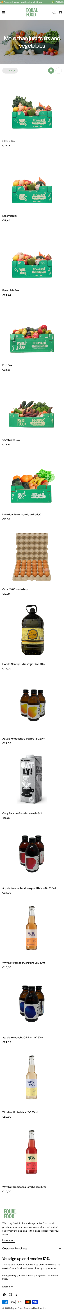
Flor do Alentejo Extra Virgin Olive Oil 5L (24, 664)
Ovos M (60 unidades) (14, 589)
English (6, 1286)
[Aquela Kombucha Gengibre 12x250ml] (32, 704)
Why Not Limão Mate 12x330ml (19, 1112)
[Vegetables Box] (32, 405)
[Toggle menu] (3, 12)
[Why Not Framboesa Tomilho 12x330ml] (32, 1152)
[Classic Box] (32, 107)
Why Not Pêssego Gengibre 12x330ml (23, 962)
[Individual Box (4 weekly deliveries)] (32, 480)
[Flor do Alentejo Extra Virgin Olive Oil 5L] (32, 630)
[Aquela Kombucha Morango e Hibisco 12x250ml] (32, 854)
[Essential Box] (32, 181)
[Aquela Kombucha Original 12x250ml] (32, 1003)
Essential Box (9, 215)
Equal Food (17, 1308)
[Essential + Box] (32, 256)
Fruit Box (7, 365)
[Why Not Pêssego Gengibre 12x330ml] (32, 928)
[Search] (54, 12)
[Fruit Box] (32, 331)
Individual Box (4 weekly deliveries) (21, 514)
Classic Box (8, 141)
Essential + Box (10, 290)
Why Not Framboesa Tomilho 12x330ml (24, 1187)
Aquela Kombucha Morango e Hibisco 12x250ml (29, 888)
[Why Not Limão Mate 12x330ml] (32, 1078)
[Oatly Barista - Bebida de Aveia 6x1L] (32, 779)
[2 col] (58, 70)
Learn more (8, 1240)
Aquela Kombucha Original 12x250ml (22, 1037)
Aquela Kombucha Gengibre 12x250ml (24, 738)
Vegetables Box (11, 440)
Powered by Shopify (35, 1308)
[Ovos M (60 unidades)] (32, 555)
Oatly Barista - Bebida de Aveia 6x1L (22, 813)
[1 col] (51, 70)
